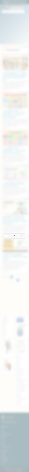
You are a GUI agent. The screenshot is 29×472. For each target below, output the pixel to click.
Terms (23, 238)
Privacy (21, 238)
